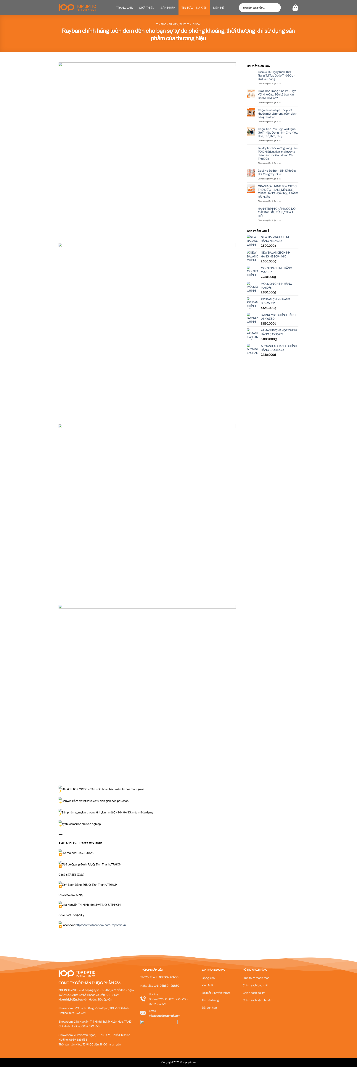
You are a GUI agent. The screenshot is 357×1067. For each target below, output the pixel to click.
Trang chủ (124, 7)
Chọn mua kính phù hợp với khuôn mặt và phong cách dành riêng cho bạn (277, 113)
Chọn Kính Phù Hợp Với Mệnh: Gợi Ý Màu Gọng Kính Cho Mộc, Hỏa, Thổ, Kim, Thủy (278, 132)
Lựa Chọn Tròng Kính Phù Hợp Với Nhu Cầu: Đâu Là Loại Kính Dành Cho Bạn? (277, 94)
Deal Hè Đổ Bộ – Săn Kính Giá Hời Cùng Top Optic (277, 172)
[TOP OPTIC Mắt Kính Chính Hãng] (77, 7)
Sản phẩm (168, 7)
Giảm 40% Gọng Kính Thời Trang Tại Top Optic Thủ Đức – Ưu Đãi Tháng (276, 75)
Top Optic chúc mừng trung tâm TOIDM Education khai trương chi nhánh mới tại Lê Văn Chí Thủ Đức (278, 153)
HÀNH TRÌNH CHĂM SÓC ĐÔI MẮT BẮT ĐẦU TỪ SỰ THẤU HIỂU (277, 212)
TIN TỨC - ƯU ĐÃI (190, 24)
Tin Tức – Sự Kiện (194, 7)
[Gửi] (276, 7)
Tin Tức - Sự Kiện (167, 24)
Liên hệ (218, 7)
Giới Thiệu (147, 7)
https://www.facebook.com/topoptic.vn (100, 925)
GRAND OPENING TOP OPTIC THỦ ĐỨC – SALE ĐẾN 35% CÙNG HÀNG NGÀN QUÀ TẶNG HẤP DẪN (278, 191)
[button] (286, 7)
